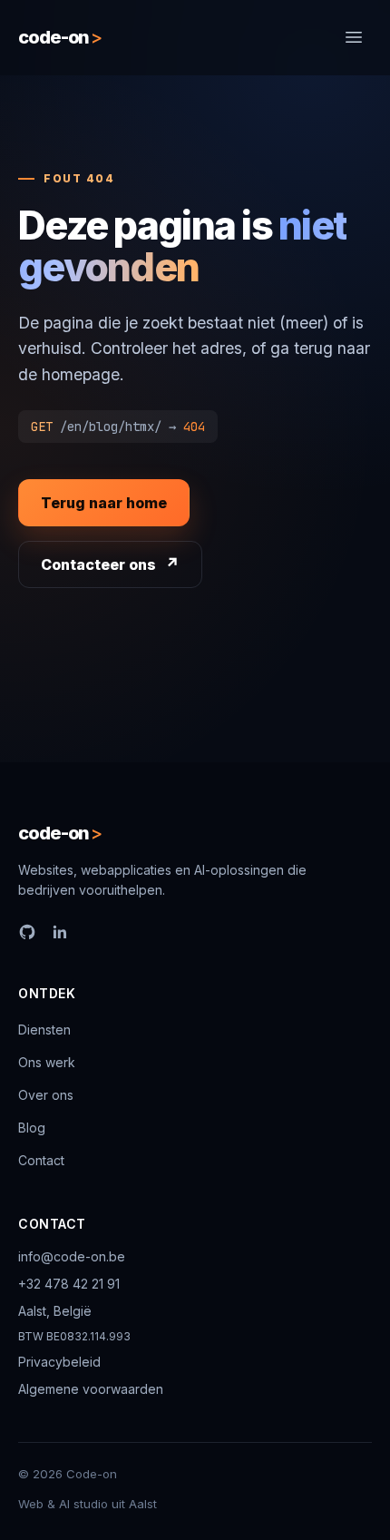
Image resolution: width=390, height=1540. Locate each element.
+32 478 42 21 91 (69, 1283)
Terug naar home (104, 503)
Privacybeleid (59, 1361)
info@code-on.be (71, 1256)
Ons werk (46, 1062)
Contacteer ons (98, 564)
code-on (60, 37)
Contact (41, 1160)
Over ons (45, 1095)
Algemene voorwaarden (90, 1389)
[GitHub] (27, 932)
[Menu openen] (354, 37)
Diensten (44, 1029)
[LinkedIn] (60, 932)
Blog (31, 1127)
